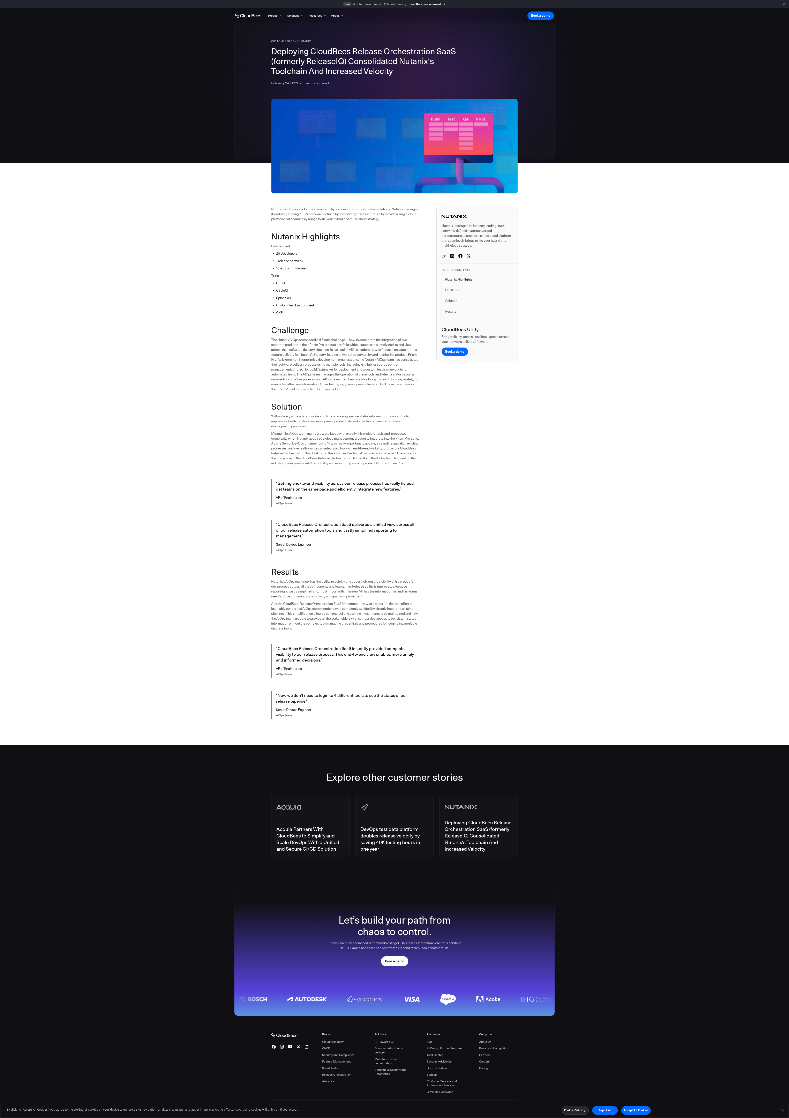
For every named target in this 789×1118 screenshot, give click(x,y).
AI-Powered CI (384, 1041)
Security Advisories (439, 1061)
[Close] (782, 1110)
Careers (484, 1061)
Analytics (328, 1081)
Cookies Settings (575, 1110)
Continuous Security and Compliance (390, 1071)
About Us (485, 1041)
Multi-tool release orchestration (386, 1061)
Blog (430, 1041)
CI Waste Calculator (440, 1092)
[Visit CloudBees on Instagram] (281, 1046)
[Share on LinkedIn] (452, 255)
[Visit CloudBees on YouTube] (290, 1046)
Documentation (437, 1068)
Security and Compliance (338, 1055)
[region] (394, 1110)
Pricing (483, 1068)
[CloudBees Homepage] (284, 1035)
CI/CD (326, 1048)
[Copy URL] (444, 255)
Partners (484, 1055)
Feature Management (336, 1061)
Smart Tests (330, 1068)
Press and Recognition (493, 1048)
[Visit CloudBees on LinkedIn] (306, 1046)
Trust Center (435, 1055)
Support (432, 1074)
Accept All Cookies (636, 1110)
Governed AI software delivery (389, 1050)
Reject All (605, 1110)
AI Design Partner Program (444, 1048)
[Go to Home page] (248, 16)
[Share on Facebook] (460, 255)
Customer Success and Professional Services (442, 1083)
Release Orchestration (336, 1074)
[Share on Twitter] (468, 255)
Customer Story (283, 41)
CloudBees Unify (333, 1041)
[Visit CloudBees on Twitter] (298, 1046)
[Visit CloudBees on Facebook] (273, 1046)
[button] (275, 15)
